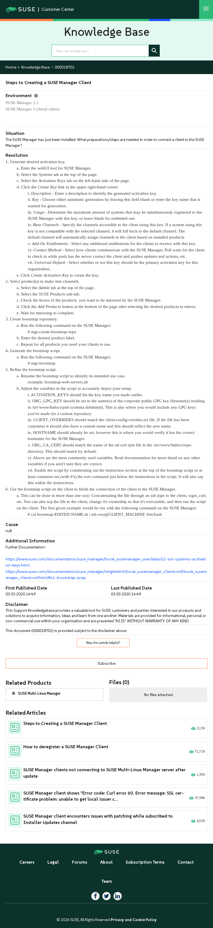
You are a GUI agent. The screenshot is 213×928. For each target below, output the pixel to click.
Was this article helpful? (103, 643)
